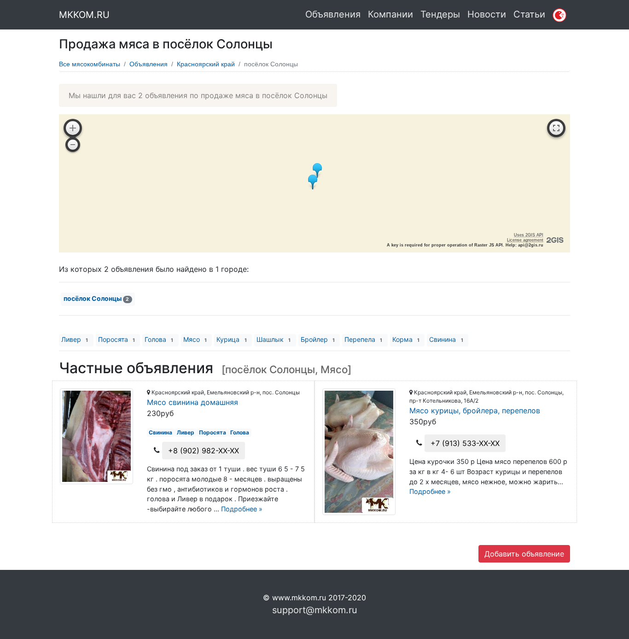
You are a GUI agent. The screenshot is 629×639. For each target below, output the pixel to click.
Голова (159, 339)
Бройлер (318, 339)
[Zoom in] (73, 128)
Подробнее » (241, 509)
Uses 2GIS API (528, 235)
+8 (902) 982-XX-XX (203, 450)
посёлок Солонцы (96, 298)
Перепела (363, 339)
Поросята (116, 339)
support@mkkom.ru (314, 610)
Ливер (74, 339)
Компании (390, 14)
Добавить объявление (524, 553)
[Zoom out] (72, 144)
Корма (405, 339)
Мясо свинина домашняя (192, 402)
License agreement (525, 240)
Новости (486, 14)
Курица (231, 339)
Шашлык (273, 339)
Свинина (446, 339)
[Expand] (556, 128)
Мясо (195, 339)
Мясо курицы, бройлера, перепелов (474, 410)
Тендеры (440, 14)
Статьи (529, 14)
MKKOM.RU (84, 14)
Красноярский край (206, 64)
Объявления (333, 14)
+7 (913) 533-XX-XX (465, 443)
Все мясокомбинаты (89, 64)
